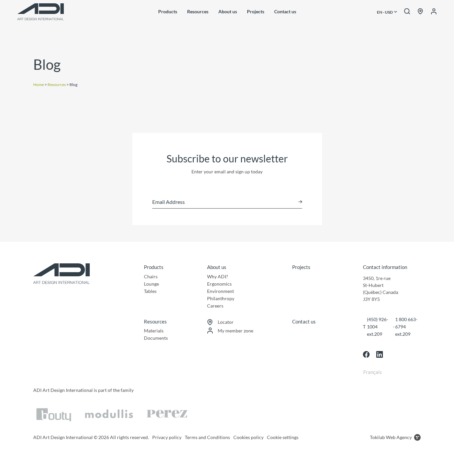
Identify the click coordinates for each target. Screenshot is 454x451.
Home (38, 84)
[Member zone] (434, 11)
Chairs (151, 276)
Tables (150, 291)
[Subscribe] (300, 202)
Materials (154, 330)
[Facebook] (366, 354)
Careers (215, 306)
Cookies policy (248, 437)
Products (167, 11)
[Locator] (420, 11)
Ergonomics (219, 284)
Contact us (285, 11)
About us (227, 11)
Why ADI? (217, 276)
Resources (197, 11)
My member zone (235, 330)
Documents (156, 338)
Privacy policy (166, 437)
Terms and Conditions (207, 437)
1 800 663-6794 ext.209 (406, 326)
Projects (255, 11)
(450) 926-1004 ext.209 (377, 326)
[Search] (407, 11)
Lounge (151, 284)
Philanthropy (220, 298)
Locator (226, 322)
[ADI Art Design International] (40, 12)
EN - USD (385, 12)
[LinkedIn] (379, 354)
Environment (220, 291)
